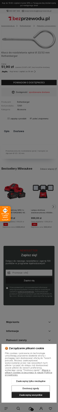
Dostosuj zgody (31, 388)
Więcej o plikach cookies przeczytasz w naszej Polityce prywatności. (28, 372)
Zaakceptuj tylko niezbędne (30, 381)
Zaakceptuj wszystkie (30, 395)
